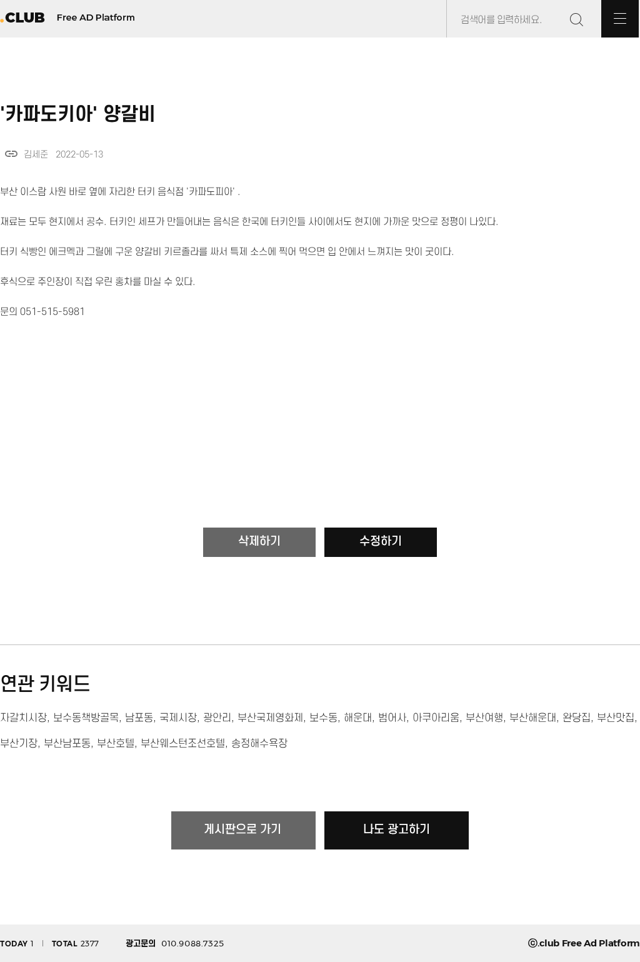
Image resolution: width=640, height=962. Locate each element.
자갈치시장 (23, 718)
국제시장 (178, 718)
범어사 (392, 718)
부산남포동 (67, 743)
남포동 (139, 718)
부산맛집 (615, 718)
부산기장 (19, 743)
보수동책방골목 (86, 718)
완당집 (576, 718)
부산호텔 (115, 743)
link (11, 153)
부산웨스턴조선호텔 (183, 743)
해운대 (358, 718)
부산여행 (484, 718)
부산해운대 (532, 718)
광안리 (217, 718)
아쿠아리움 (435, 718)
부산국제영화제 (270, 718)
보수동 (323, 718)
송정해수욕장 (259, 743)
